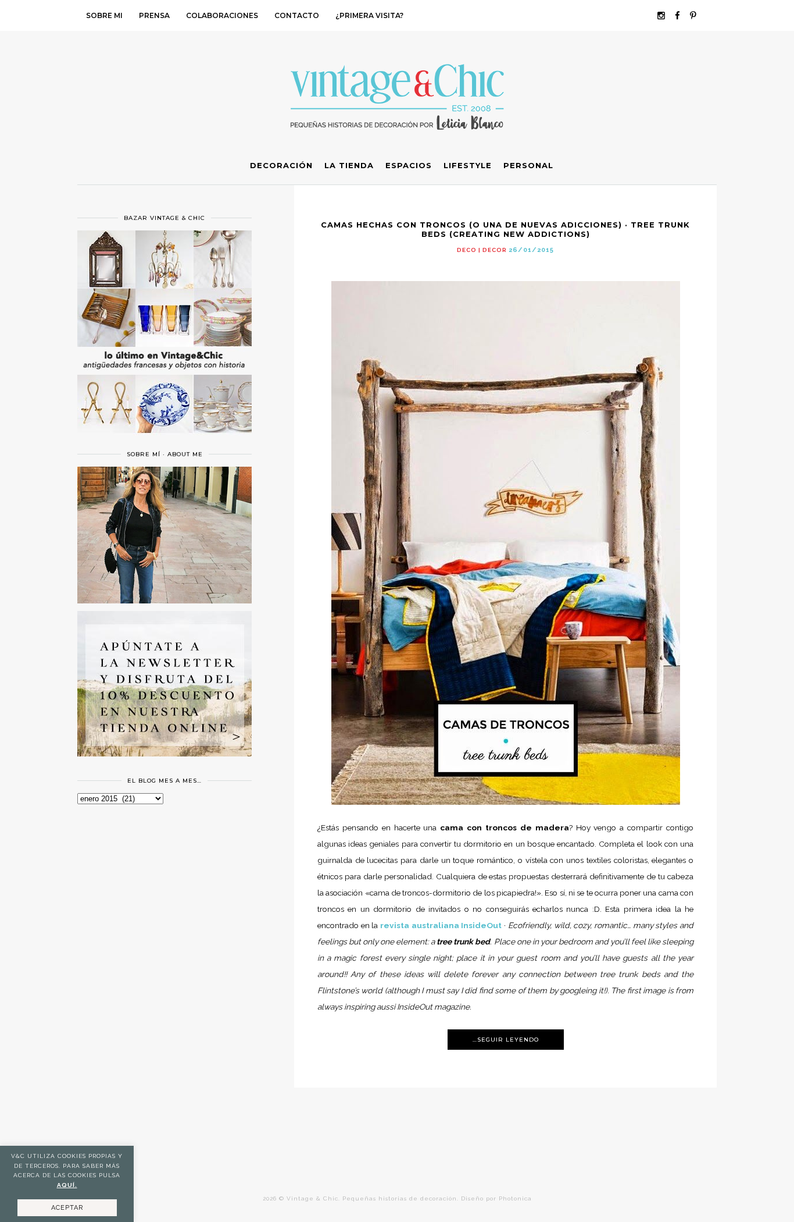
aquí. (67, 1185)
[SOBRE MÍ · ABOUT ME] (164, 600)
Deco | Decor (482, 250)
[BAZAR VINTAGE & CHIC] (164, 440)
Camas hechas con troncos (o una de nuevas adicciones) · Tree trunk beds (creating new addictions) (505, 229)
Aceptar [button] (67, 1208)
